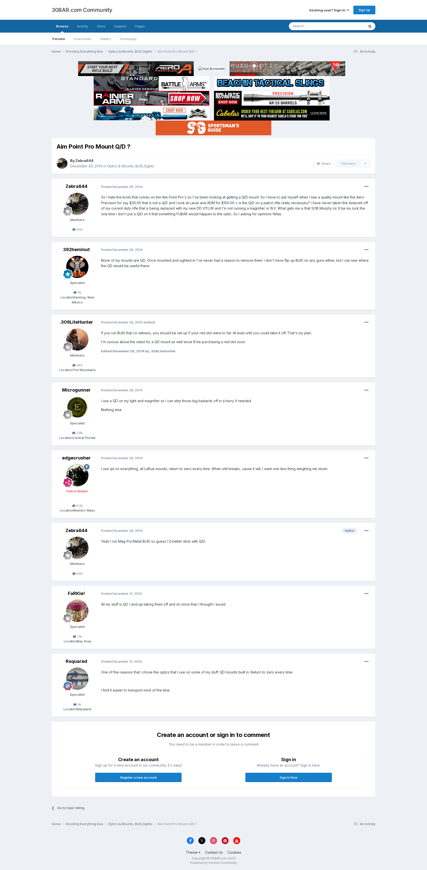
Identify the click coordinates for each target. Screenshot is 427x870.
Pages (140, 26)
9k (79, 704)
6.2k (79, 506)
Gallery (105, 39)
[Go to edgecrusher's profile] (77, 475)
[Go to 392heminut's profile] (77, 267)
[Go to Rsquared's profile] (77, 679)
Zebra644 (84, 160)
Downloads (82, 39)
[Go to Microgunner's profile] (77, 407)
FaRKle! (76, 593)
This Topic (350, 26)
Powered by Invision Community (213, 863)
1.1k (79, 636)
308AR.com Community (82, 10)
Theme (192, 852)
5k (79, 292)
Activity (82, 26)
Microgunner (76, 390)
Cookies (234, 852)
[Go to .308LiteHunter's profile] (77, 339)
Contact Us (214, 852)
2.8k (79, 433)
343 (79, 365)
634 (79, 229)
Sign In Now (289, 777)
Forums (58, 39)
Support (120, 26)
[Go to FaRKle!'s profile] (77, 611)
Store (101, 26)
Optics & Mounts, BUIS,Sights (130, 166)
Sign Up (364, 10)
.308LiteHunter (76, 322)
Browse (62, 26)
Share (325, 163)
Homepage (128, 39)
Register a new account (138, 777)
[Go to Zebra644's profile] (62, 163)
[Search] (369, 26)
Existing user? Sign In (328, 10)
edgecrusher (76, 457)
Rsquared (76, 661)
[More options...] (366, 187)
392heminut (76, 249)
